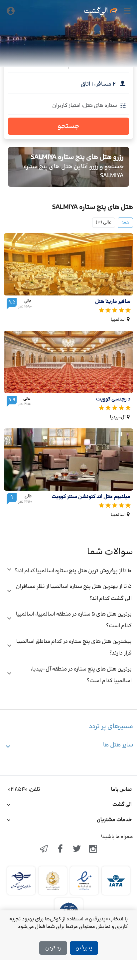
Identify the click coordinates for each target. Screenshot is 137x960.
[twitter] (76, 849)
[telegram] (44, 849)
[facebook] (60, 849)
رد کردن (53, 948)
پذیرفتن (83, 948)
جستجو (68, 126)
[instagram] (93, 849)
